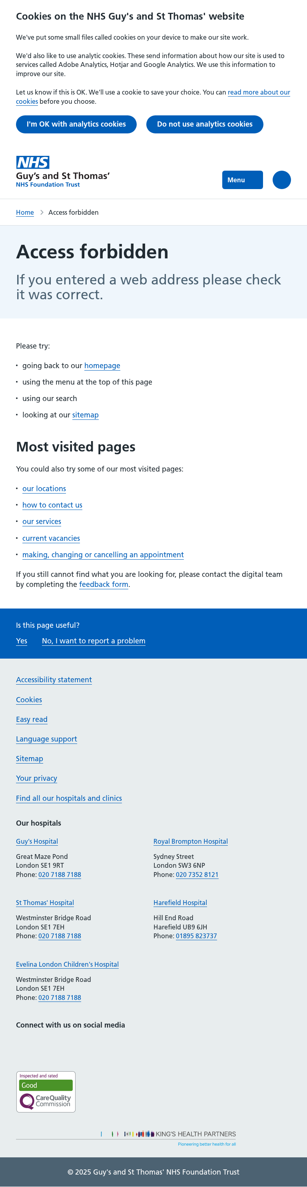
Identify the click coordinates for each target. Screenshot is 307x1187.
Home (25, 212)
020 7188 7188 (59, 875)
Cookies (29, 699)
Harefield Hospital (180, 903)
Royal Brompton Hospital (191, 841)
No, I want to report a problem (94, 640)
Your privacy (36, 778)
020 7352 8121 (197, 875)
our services (41, 521)
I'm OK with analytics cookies (76, 124)
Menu (236, 180)
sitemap (85, 414)
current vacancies (51, 538)
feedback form (103, 584)
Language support (46, 739)
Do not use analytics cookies (205, 124)
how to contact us (52, 505)
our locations (44, 488)
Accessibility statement (54, 679)
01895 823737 (196, 936)
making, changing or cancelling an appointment (103, 554)
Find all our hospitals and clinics (69, 798)
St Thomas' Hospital (45, 903)
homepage (102, 365)
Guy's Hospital (37, 841)
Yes (21, 640)
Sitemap (29, 758)
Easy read (32, 719)
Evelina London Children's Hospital (67, 964)
